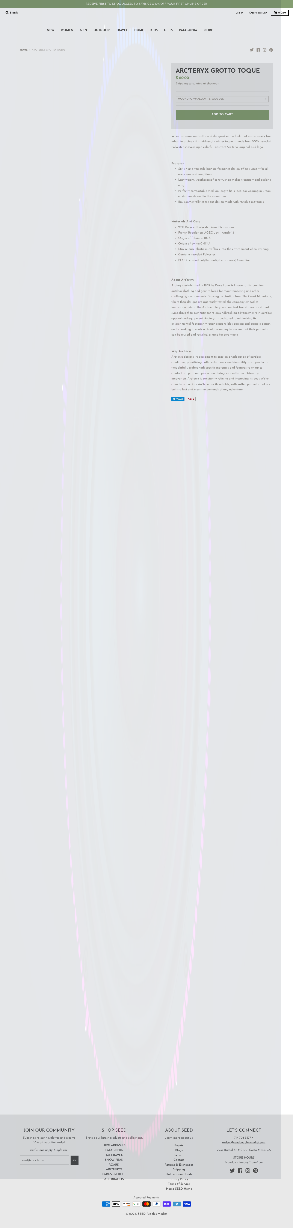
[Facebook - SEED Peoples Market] (258, 50)
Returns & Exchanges (179, 1165)
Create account (258, 13)
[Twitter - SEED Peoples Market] (252, 50)
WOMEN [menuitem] (67, 30)
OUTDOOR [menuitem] (102, 30)
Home (23, 50)
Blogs (179, 1150)
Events (178, 1145)
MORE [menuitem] (208, 30)
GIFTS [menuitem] (168, 30)
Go (74, 1160)
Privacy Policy (179, 1179)
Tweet (177, 399)
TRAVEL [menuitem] (122, 30)
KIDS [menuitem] (154, 30)
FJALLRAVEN (114, 1155)
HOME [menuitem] (139, 30)
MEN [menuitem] (83, 30)
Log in (239, 13)
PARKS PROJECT (114, 1174)
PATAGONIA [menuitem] (188, 30)
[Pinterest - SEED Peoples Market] (271, 50)
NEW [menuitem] (50, 30)
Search (178, 1155)
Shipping (182, 83)
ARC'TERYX (114, 1169)
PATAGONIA (114, 1150)
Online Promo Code (179, 1174)
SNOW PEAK (114, 1160)
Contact (179, 1160)
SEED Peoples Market (152, 1214)
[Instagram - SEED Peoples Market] (265, 50)
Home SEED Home (179, 1189)
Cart (282, 13)
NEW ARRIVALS (114, 1145)
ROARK (114, 1165)
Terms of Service (179, 1184)
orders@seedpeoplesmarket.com (243, 1142)
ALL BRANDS (114, 1179)
